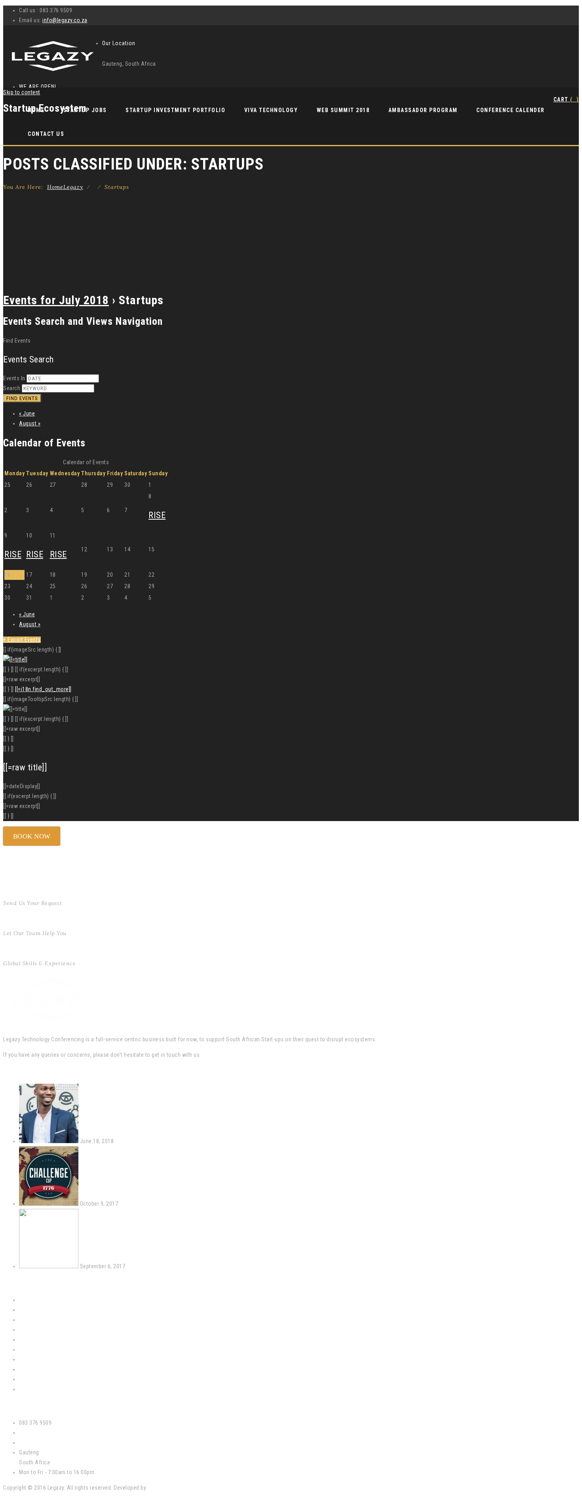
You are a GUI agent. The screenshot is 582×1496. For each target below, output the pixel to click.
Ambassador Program (423, 110)
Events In (14, 378)
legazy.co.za (34, 1442)
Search (11, 388)
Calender (29, 1310)
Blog (24, 1389)
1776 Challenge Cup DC (148, 1204)
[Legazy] (52, 72)
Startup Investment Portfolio (175, 110)
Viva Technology (271, 110)
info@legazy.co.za (64, 20)
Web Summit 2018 (343, 110)
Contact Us (46, 134)
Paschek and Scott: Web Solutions (190, 1488)
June (27, 413)
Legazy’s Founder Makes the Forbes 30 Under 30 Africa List (186, 1141)
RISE (156, 515)
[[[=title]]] (15, 659)
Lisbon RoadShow (149, 1266)
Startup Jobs (34, 1339)
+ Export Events (22, 640)
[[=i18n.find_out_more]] (43, 689)
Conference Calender (510, 110)
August (29, 423)
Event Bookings (37, 1320)
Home (65, 187)
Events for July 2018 (56, 300)
